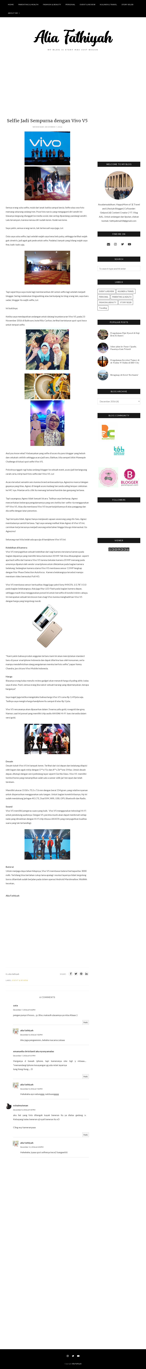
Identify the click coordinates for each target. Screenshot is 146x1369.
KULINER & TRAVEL (126, 291)
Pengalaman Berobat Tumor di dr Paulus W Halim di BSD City (124, 361)
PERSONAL (103, 297)
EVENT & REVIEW (20, 980)
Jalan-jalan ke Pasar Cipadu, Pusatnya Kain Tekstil (123, 347)
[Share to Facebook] (70, 974)
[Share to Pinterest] (81, 974)
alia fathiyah (26, 1030)
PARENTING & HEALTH (121, 297)
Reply (86, 1022)
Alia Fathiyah (77, 1364)
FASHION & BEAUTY (107, 302)
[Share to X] (76, 974)
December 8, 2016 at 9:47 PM (24, 1110)
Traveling (103, 308)
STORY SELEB (125, 302)
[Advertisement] (47, 89)
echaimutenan (20, 1105)
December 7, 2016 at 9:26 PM (24, 1010)
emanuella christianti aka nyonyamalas (33, 1051)
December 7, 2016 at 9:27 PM (24, 1056)
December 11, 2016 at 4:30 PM (31, 1147)
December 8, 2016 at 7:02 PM (31, 1035)
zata (15, 1005)
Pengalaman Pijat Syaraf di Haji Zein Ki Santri (124, 334)
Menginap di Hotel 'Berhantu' (124, 375)
